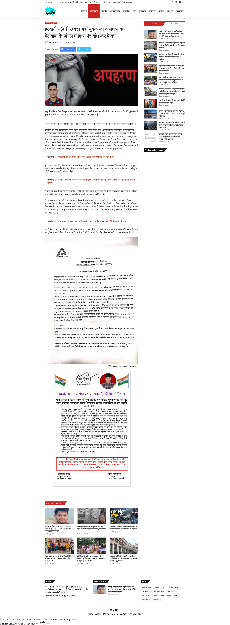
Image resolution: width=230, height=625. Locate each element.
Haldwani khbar (159, 587)
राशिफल (152, 11)
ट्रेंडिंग (169, 595)
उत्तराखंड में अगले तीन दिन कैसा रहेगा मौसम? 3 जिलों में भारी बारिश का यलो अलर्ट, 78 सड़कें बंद (172, 56)
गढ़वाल (162, 595)
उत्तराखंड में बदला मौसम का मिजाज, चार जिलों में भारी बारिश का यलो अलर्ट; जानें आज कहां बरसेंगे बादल (172, 124)
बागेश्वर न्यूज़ (156, 599)
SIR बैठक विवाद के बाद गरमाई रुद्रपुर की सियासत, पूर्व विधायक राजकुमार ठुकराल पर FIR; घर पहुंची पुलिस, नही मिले (91, 558)
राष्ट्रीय (104, 11)
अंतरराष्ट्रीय (115, 11)
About (98, 614)
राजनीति (126, 11)
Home (90, 614)
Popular (174, 24)
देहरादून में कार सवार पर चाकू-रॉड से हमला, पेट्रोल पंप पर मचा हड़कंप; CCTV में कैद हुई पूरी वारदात (172, 113)
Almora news (146, 587)
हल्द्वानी (84, 11)
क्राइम (161, 11)
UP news (145, 591)
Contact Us (109, 614)
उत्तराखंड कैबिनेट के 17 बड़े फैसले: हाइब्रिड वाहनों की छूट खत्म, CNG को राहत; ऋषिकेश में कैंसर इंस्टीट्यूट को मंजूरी (123, 558)
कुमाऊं (155, 595)
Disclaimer (121, 614)
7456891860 (30, 623)
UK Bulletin (14, 619)
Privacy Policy (136, 614)
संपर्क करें (179, 11)
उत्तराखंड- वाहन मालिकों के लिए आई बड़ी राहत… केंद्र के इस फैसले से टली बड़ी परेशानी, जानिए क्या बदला (170, 136)
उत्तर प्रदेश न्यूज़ (146, 595)
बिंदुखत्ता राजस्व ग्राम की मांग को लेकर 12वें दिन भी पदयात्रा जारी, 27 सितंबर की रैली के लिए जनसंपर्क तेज (100, 2)
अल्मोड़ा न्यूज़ (171, 591)
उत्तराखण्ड (94, 11)
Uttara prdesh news (157, 591)
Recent (154, 24)
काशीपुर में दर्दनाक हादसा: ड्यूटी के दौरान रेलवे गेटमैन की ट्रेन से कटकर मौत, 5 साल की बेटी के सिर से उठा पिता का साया (59, 528)
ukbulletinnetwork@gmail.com (60, 595)
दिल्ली (175, 595)
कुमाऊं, (54, 23)
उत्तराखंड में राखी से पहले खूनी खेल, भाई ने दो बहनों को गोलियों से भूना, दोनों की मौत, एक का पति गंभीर (91, 528)
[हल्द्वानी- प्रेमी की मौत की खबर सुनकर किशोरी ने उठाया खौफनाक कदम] (150, 103)
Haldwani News (173, 587)
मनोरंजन (142, 11)
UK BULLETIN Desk (56, 42)
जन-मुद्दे (170, 11)
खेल (134, 11)
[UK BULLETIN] (50, 11)
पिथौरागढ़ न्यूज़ (146, 599)
